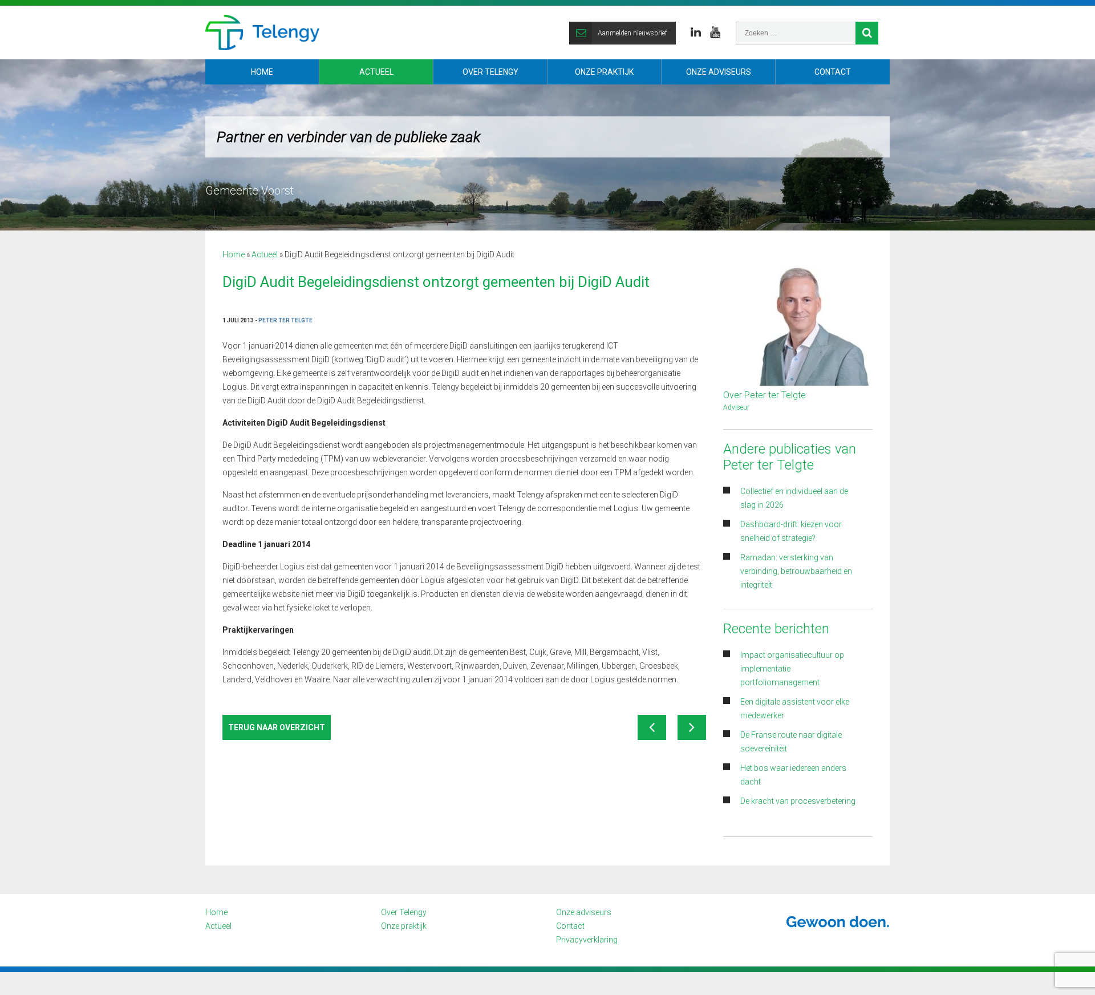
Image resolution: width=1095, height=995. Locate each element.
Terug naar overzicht (276, 727)
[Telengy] (262, 32)
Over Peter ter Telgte (764, 395)
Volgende (692, 727)
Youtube (715, 32)
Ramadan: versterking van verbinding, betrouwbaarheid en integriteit (796, 571)
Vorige (652, 727)
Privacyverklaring (587, 939)
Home (262, 71)
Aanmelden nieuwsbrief (632, 33)
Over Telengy (490, 71)
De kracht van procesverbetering (797, 801)
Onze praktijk (604, 71)
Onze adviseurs (718, 71)
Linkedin (695, 32)
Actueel (376, 71)
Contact (832, 71)
